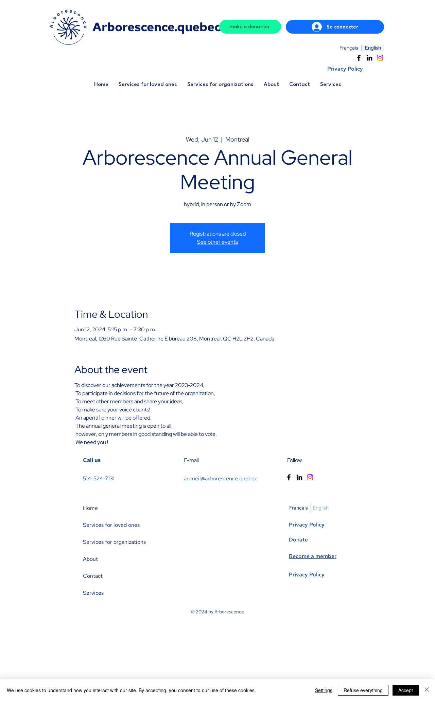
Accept (405, 690)
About (90, 558)
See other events (217, 241)
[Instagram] (380, 58)
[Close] (427, 690)
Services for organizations (114, 542)
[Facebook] (359, 58)
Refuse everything (363, 690)
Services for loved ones (111, 525)
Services (93, 592)
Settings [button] (323, 690)
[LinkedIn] (369, 58)
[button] (148, 87)
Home (90, 508)
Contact (93, 575)
